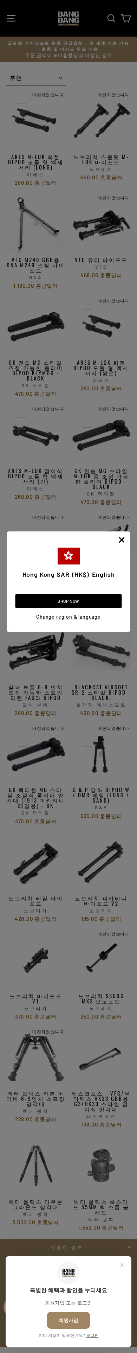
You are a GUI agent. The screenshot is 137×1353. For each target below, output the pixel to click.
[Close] (121, 539)
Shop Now (68, 601)
